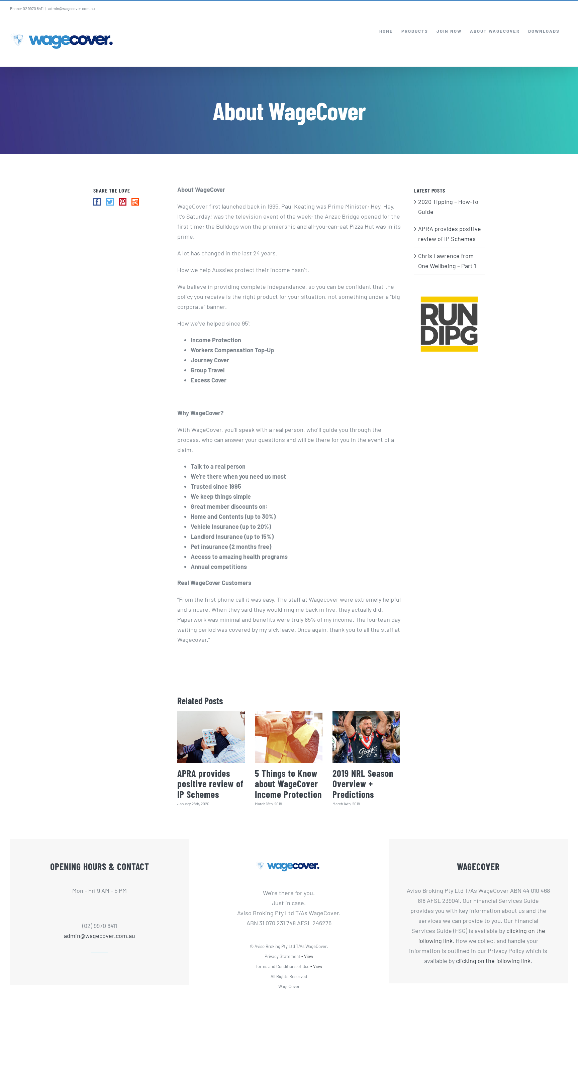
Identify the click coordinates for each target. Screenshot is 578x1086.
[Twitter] (110, 202)
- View (307, 956)
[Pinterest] (122, 202)
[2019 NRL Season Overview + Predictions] (366, 737)
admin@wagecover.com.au (71, 8)
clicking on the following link (493, 960)
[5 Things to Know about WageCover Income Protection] (288, 737)
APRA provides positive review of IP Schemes (210, 783)
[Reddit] (135, 202)
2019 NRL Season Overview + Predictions (362, 783)
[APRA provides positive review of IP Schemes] (211, 737)
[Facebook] (97, 202)
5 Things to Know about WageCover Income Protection (288, 783)
